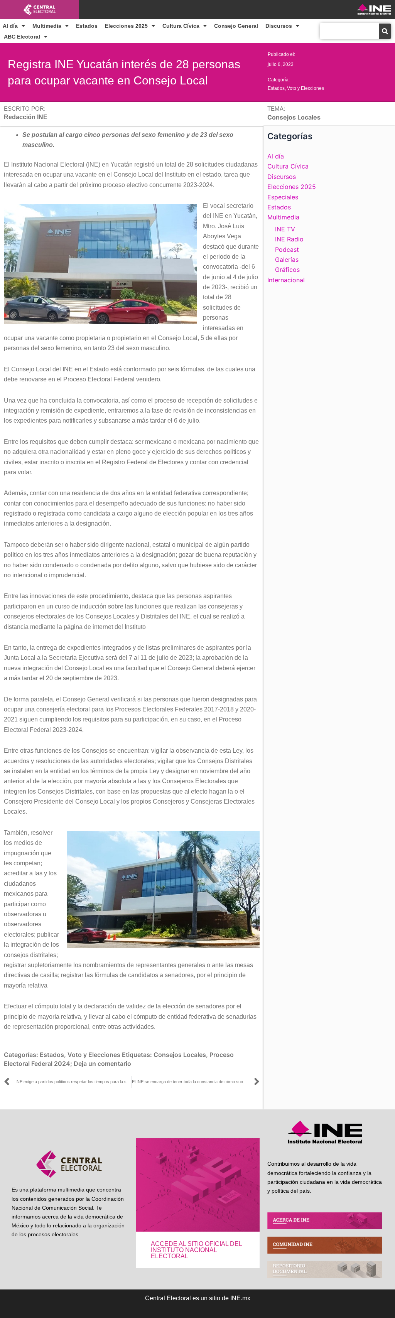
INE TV (285, 229)
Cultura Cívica (180, 26)
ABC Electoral (22, 37)
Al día (10, 26)
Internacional (286, 280)
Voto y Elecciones (305, 88)
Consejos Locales (180, 1054)
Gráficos (287, 269)
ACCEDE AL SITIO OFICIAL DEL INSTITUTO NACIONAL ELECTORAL (196, 1249)
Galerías (287, 259)
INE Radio (289, 239)
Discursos (278, 26)
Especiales (282, 197)
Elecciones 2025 (126, 26)
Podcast (287, 249)
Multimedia (46, 26)
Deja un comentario (102, 1063)
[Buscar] (385, 31)
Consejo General (236, 26)
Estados (87, 26)
